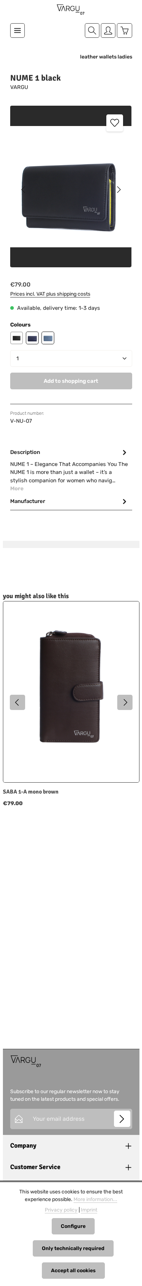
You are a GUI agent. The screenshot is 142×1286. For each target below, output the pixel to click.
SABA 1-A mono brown (31, 791)
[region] (71, 189)
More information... (95, 1199)
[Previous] (23, 189)
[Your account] (108, 30)
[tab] (69, 469)
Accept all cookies (73, 1270)
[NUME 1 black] (71, 186)
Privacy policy (61, 1210)
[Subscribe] (122, 1119)
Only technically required (73, 1248)
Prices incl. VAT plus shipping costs (50, 294)
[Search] (92, 30)
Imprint (89, 1210)
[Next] (118, 189)
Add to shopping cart (71, 381)
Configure (73, 1226)
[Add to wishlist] (114, 122)
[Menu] (17, 30)
